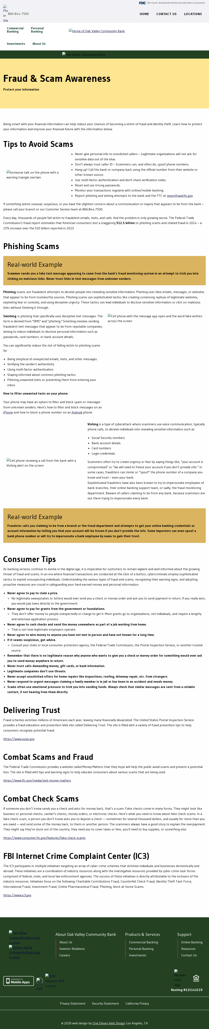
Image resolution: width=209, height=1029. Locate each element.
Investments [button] (16, 44)
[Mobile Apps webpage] (18, 985)
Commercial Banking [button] (15, 29)
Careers (64, 955)
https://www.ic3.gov (17, 895)
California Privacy (137, 1003)
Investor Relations (72, 949)
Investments (137, 955)
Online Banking (191, 942)
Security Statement (105, 1003)
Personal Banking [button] (37, 29)
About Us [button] (39, 44)
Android (77, 412)
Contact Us (189, 955)
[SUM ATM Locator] (55, 981)
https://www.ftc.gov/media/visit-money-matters (37, 780)
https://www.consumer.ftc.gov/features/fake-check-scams (44, 838)
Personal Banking (141, 949)
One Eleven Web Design (108, 1023)
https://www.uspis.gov (18, 739)
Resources (188, 949)
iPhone (8, 412)
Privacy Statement (73, 1003)
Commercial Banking (143, 942)
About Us (65, 942)
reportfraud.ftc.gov (180, 196)
